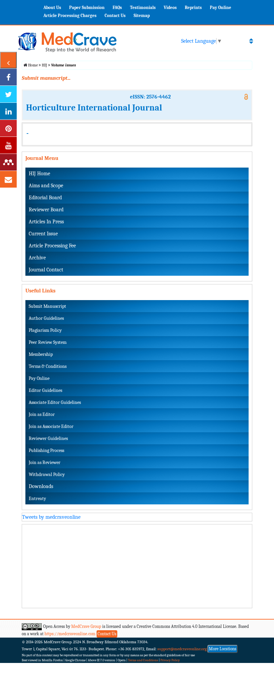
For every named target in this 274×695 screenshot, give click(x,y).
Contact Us (115, 15)
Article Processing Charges (70, 15)
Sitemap (142, 15)
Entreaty (37, 498)
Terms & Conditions (47, 366)
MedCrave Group (86, 626)
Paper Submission (87, 7)
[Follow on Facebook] (8, 77)
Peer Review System (47, 342)
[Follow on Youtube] (8, 145)
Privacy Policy (170, 660)
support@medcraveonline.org (182, 649)
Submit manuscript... (46, 78)
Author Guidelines (46, 318)
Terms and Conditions (143, 660)
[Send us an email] (8, 179)
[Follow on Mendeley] (8, 162)
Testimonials (143, 7)
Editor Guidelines (45, 390)
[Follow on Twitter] (8, 94)
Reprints (193, 7)
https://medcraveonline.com (70, 633)
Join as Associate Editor (51, 426)
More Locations (222, 648)
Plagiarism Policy (45, 330)
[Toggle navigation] (251, 41)
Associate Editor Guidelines (55, 402)
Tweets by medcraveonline (51, 517)
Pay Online (220, 7)
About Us (52, 7)
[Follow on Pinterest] (8, 128)
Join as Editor (42, 414)
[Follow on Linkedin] (8, 111)
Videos (170, 7)
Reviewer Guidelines (48, 438)
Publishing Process (46, 450)
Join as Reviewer (44, 462)
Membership (41, 354)
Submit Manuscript (47, 306)
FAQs (117, 7)
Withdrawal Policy (47, 474)
